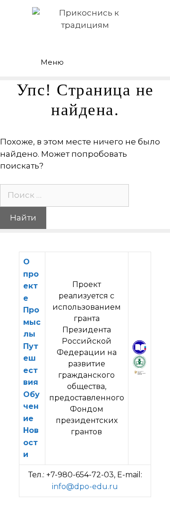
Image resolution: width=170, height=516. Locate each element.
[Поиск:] (64, 195)
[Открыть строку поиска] (137, 55)
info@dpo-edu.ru (85, 486)
